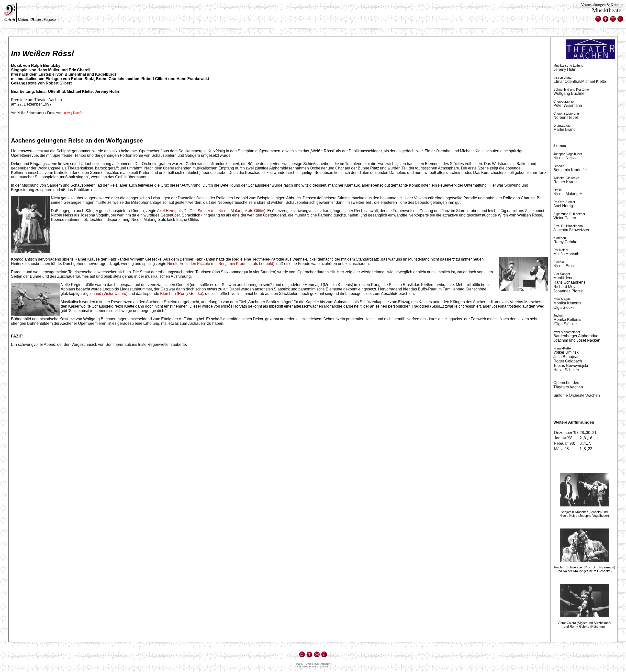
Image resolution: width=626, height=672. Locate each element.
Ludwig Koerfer (72, 113)
